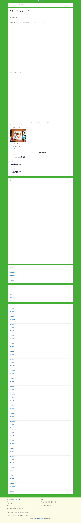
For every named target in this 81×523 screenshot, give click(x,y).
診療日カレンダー (54, 505)
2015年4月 (12, 359)
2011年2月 (12, 456)
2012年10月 (12, 424)
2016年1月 (12, 343)
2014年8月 (12, 378)
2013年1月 (12, 416)
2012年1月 (12, 440)
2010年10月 (12, 462)
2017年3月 (12, 324)
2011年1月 (12, 459)
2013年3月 (12, 411)
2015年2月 (12, 365)
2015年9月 (12, 351)
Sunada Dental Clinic (39, 518)
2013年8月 (12, 400)
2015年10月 (12, 349)
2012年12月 (12, 419)
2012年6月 (12, 435)
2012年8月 (12, 429)
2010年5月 (12, 475)
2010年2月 (12, 483)
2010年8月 (12, 467)
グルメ (11, 289)
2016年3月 (12, 341)
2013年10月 (12, 394)
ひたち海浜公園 (18, 157)
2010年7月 (12, 470)
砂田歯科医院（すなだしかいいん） (17, 500)
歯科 (11, 300)
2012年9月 (12, 427)
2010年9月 (12, 464)
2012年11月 (12, 421)
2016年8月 (12, 332)
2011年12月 (12, 443)
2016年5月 (12, 338)
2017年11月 (12, 319)
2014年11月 (12, 370)
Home (11, 4)
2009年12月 (12, 486)
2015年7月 (12, 354)
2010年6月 (12, 473)
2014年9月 (12, 376)
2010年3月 (12, 481)
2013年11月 (12, 392)
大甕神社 (12, 280)
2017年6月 (12, 322)
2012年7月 (12, 432)
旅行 (14, 4)
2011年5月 (12, 451)
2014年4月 (12, 381)
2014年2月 (12, 386)
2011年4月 (12, 454)
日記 (11, 297)
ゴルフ (11, 292)
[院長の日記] (40, 0)
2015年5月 (12, 357)
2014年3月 (12, 384)
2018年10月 (12, 316)
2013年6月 (12, 405)
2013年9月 (12, 397)
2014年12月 (12, 367)
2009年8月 (12, 491)
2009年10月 (12, 489)
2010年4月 (12, 478)
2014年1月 (12, 389)
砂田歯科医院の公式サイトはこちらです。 (19, 148)
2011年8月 (12, 446)
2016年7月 (12, 335)
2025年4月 (12, 308)
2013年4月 (12, 408)
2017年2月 (12, 327)
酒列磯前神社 (17, 164)
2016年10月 (12, 330)
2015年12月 (12, 346)
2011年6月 (12, 448)
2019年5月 (12, 314)
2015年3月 (12, 362)
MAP (12, 510)
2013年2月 (12, 413)
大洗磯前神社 (17, 171)
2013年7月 (12, 402)
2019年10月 (12, 311)
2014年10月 (12, 373)
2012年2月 (12, 437)
